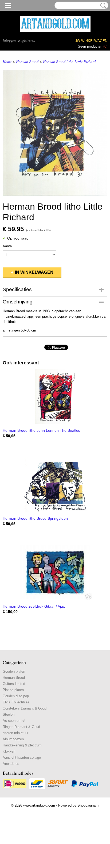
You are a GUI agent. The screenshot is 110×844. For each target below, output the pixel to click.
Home (7, 61)
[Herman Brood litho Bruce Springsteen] (55, 484)
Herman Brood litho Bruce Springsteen (35, 518)
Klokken (9, 751)
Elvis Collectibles (16, 702)
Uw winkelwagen (90, 41)
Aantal (8, 246)
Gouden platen (14, 671)
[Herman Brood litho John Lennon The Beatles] (55, 396)
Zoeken (102, 6)
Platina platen (13, 690)
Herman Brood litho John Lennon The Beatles (41, 430)
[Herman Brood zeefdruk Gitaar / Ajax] (55, 572)
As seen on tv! (14, 721)
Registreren (26, 40)
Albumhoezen (13, 739)
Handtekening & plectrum (22, 745)
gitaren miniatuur (15, 733)
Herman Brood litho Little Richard (69, 61)
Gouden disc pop (16, 696)
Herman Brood (27, 61)
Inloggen (9, 40)
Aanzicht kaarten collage (22, 758)
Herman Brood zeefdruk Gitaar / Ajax (34, 606)
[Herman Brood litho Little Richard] (55, 133)
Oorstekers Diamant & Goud (24, 708)
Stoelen (8, 714)
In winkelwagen (34, 272)
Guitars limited (14, 684)
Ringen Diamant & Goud (21, 727)
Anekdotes (11, 764)
